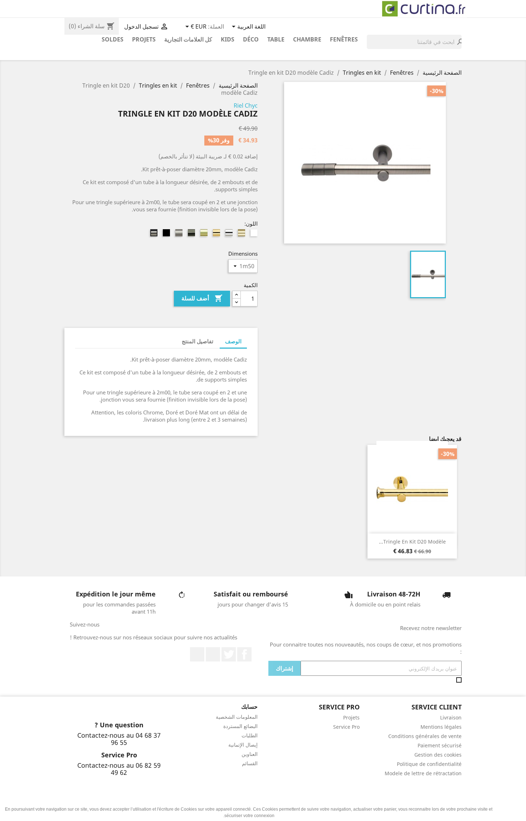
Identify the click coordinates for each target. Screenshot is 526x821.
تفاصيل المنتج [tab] (197, 341)
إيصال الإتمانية (243, 744)
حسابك (249, 707)
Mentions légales (441, 726)
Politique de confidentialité (429, 764)
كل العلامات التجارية (188, 39)
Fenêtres (344, 39)
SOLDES (112, 39)
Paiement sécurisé (440, 745)
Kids (227, 39)
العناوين (250, 754)
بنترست (213, 654)
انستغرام (197, 654)
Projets (144, 39)
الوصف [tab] (233, 341)
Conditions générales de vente (425, 736)
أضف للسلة (202, 298)
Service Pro (346, 726)
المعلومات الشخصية (237, 716)
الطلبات (250, 735)
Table (275, 39)
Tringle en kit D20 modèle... (412, 541)
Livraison (451, 717)
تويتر (228, 654)
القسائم (250, 763)
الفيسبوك (244, 654)
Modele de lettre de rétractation (423, 773)
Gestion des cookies (438, 754)
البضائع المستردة (240, 726)
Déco (251, 39)
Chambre (307, 39)
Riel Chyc (246, 105)
